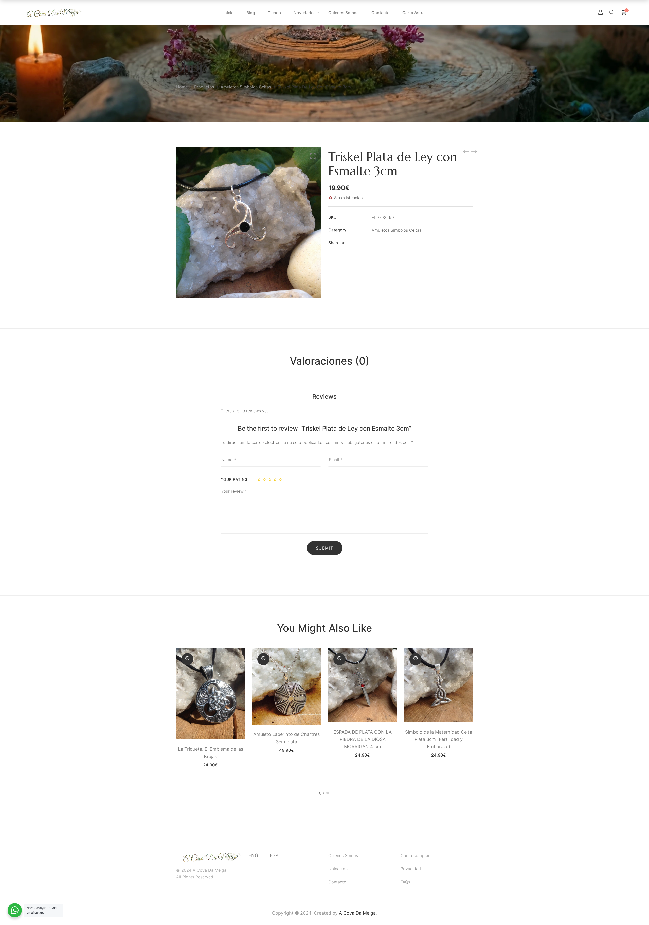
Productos (204, 86)
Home (182, 86)
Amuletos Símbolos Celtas (246, 86)
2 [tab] (327, 793)
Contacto (337, 881)
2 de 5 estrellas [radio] (265, 479)
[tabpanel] (210, 707)
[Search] (611, 12)
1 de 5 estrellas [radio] (260, 479)
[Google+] (394, 242)
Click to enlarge (313, 156)
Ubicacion (338, 868)
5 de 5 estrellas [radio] (281, 479)
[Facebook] (374, 242)
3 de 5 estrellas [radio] (270, 479)
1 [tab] (321, 793)
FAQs (405, 881)
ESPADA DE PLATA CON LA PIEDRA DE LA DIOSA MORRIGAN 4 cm (362, 739)
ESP (274, 855)
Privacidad (411, 868)
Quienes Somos (343, 855)
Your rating (234, 479)
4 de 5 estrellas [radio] (276, 479)
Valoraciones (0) (329, 361)
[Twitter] (384, 242)
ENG (253, 855)
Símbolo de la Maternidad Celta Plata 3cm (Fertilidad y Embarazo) (438, 739)
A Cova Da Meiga (357, 913)
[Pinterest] (404, 242)
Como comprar (415, 855)
